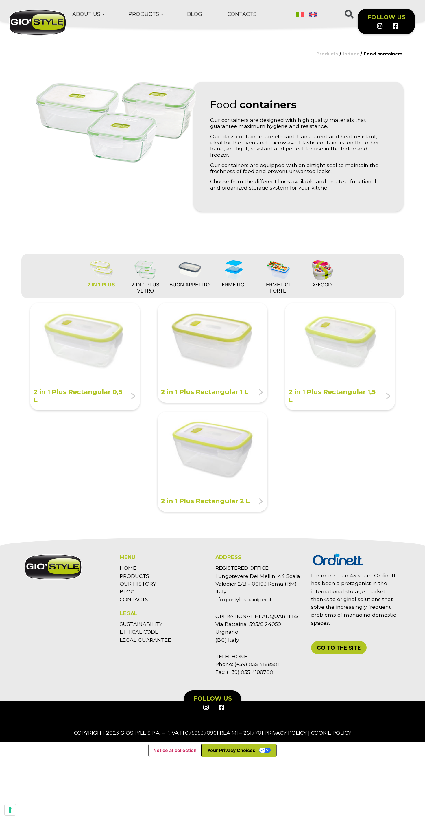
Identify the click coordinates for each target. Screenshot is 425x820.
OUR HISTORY (138, 584)
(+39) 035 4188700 (250, 672)
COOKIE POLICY (331, 733)
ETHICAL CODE (139, 632)
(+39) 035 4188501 (256, 664)
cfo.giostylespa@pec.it (243, 599)
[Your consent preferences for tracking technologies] (10, 809)
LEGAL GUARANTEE (145, 640)
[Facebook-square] (395, 26)
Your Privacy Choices (231, 750)
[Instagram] (379, 26)
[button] (339, 647)
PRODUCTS (134, 576)
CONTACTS (134, 599)
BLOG (127, 592)
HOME (128, 568)
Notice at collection (175, 750)
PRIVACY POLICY (286, 733)
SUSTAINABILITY (141, 624)
